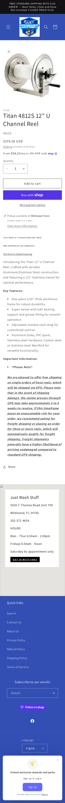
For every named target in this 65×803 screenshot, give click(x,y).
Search (11, 613)
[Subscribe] (53, 693)
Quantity (8, 160)
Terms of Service (18, 667)
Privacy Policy (16, 640)
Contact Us (14, 622)
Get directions (25, 559)
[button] (8, 27)
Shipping (7, 146)
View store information (22, 226)
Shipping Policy (17, 658)
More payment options (32, 204)
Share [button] (11, 467)
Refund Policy (16, 649)
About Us (13, 631)
